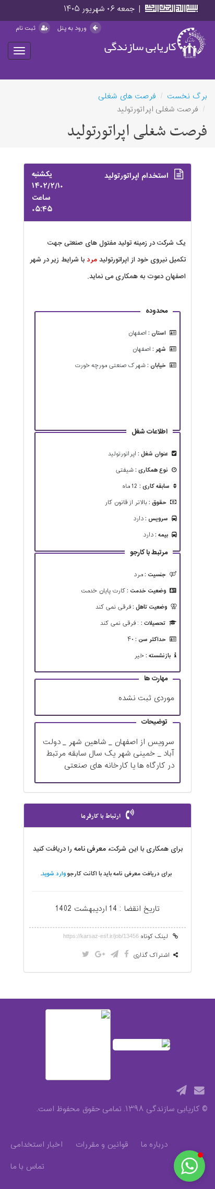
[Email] (199, 1091)
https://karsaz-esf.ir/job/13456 (101, 936)
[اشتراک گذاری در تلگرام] (115, 955)
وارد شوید (54, 873)
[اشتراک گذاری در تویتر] (85, 955)
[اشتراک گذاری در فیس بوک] (126, 955)
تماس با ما (27, 1167)
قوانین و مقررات (101, 1145)
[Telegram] (181, 1091)
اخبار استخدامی (36, 1145)
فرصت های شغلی (127, 96)
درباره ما (154, 1145)
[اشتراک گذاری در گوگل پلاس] (100, 955)
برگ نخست (187, 96)
